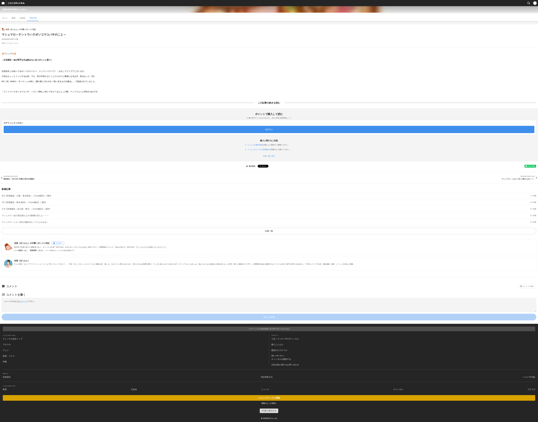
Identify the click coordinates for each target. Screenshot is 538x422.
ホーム (5, 18)
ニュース (265, 389)
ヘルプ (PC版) (529, 377)
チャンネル (398, 389)
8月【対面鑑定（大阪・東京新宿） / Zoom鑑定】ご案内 (26, 196)
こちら (289, 118)
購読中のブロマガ (279, 350)
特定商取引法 (267, 377)
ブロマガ (33, 18)
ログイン (22, 301)
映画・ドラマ (9, 356)
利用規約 (7, 377)
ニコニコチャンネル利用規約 (258, 149)
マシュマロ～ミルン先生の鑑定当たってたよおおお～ (25, 222)
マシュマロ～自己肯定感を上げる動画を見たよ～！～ (25, 215)
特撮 (5, 361)
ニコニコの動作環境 (255, 145)
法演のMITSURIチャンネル (14, 9)
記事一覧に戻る (269, 156)
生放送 (22, 18)
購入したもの (277, 344)
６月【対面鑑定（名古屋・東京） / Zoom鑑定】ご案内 (26, 209)
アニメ (6, 350)
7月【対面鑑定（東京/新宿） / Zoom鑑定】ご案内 (24, 202)
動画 (13, 18)
